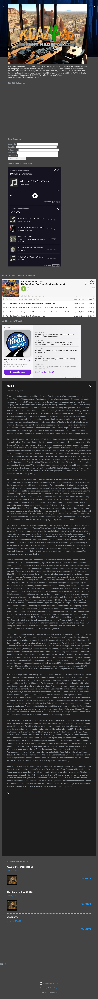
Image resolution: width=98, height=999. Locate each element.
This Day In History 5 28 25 (20, 892)
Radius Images (54, 988)
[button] (89, 386)
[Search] (94, 6)
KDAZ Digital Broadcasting (20, 867)
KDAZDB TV (12, 917)
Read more (86, 879)
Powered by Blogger (50, 983)
